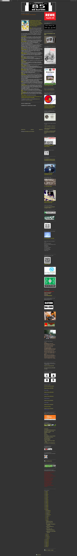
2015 (46, 506)
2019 (46, 501)
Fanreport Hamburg (47, 439)
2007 (46, 546)
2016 (46, 505)
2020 (46, 499)
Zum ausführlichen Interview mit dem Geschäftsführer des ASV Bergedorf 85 (49, 160)
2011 (46, 541)
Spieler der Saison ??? (49, 522)
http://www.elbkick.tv (47, 438)
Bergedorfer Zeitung (47, 432)
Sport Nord (46, 434)
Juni (47, 518)
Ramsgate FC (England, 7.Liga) (49, 431)
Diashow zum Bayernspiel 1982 (49, 365)
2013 (46, 509)
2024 (46, 494)
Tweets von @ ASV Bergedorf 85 (49, 89)
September (48, 514)
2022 (46, 497)
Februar (47, 536)
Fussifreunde (46, 428)
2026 (46, 491)
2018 (46, 502)
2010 (46, 542)
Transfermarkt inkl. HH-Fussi (48, 437)
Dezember (48, 510)
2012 (46, 539)
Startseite (32, 129)
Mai (47, 520)
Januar (47, 538)
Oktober (47, 513)
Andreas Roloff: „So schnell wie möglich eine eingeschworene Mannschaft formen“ (49, 132)
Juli (46, 517)
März (47, 535)
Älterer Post (41, 129)
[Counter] (38, 554)
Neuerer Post (23, 129)
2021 (46, 498)
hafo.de (45, 433)
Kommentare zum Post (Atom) (29, 131)
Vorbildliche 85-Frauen (49, 521)
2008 (46, 545)
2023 (46, 495)
